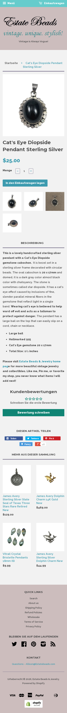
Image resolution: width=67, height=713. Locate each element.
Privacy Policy (33, 626)
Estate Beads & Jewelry (46, 679)
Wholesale (34, 617)
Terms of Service (33, 621)
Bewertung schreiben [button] (34, 412)
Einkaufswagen (54, 3)
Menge (7, 170)
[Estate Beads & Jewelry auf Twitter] (14, 645)
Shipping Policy (33, 607)
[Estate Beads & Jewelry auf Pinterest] (33, 645)
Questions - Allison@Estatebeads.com (33, 664)
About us (33, 603)
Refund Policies (33, 612)
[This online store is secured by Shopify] (33, 707)
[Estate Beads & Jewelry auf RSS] (53, 645)
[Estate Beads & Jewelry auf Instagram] (43, 645)
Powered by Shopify (33, 683)
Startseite (11, 63)
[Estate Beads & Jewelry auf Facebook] (24, 645)
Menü (11, 3)
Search (34, 598)
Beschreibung (32, 243)
